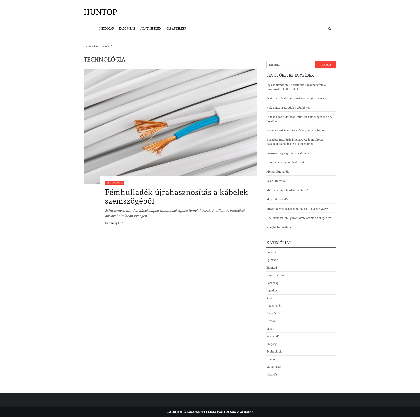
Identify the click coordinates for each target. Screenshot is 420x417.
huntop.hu (115, 223)
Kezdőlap (106, 28)
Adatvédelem (150, 28)
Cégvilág (271, 252)
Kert (269, 298)
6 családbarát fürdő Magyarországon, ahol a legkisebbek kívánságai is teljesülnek (294, 142)
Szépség (271, 344)
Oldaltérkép (176, 28)
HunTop (100, 12)
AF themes (246, 411)
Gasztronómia (275, 275)
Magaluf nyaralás (277, 199)
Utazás (270, 359)
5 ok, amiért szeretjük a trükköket (288, 107)
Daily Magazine (226, 411)
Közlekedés (273, 305)
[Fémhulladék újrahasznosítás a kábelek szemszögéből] (170, 126)
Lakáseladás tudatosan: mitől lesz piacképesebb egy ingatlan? (299, 119)
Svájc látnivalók (276, 180)
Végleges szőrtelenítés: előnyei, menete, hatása (296, 130)
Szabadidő (272, 336)
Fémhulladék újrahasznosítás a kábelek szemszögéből (176, 196)
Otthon (271, 321)
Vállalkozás (273, 366)
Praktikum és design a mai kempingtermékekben (297, 98)
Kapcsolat (127, 28)
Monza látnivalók (277, 171)
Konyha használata (278, 227)
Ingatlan (271, 290)
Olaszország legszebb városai (285, 162)
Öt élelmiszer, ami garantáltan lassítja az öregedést (298, 218)
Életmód (271, 267)
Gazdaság (272, 283)
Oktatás (271, 313)
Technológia (115, 183)
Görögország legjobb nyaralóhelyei (288, 153)
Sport (269, 328)
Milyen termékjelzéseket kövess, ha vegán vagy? (297, 208)
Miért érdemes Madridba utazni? (287, 190)
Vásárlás (271, 374)
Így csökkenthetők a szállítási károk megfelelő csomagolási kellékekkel (296, 87)
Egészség (272, 260)
